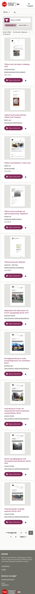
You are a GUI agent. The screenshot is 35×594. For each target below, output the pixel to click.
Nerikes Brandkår (9, 168)
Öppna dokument (15, 80)
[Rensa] (27, 25)
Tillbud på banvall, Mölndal (14, 262)
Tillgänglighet (5, 566)
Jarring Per (7, 265)
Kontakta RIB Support (7, 579)
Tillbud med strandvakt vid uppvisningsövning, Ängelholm (16, 212)
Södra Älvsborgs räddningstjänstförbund (16, 318)
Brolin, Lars (7, 120)
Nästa (22, 537)
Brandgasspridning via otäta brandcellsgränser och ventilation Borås (17, 360)
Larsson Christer (9, 416)
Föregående (11, 533)
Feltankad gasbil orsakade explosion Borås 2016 (14, 510)
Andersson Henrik (9, 315)
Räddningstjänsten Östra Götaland (14, 72)
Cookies (3, 569)
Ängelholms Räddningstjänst (13, 219)
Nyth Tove (15, 265)
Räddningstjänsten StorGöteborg (14, 267)
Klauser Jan (7, 216)
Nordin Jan (7, 166)
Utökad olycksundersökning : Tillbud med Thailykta (15, 116)
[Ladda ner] (25, 80)
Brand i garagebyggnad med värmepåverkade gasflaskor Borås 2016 (17, 461)
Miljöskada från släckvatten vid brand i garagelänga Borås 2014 (16, 311)
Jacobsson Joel (8, 366)
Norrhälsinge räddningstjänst (13, 123)
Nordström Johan (9, 69)
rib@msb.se (5, 585)
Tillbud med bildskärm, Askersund (17, 163)
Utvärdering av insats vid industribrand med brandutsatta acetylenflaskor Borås (16, 411)
